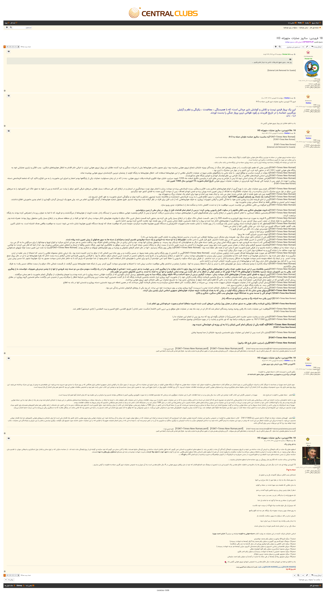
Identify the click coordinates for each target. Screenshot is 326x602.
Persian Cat (286, 54)
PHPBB (167, 590)
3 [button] (10, 47)
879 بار (307, 472)
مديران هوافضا (289, 42)
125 (315, 79)
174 (315, 466)
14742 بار (306, 111)
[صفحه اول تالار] (163, 12)
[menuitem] (308, 23)
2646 (314, 105)
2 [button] (12, 47)
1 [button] (15, 47)
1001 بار (307, 471)
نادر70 (288, 441)
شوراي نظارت (298, 42)
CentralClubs (160, 590)
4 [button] (7, 47)
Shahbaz (287, 98)
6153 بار (307, 86)
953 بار (307, 87)
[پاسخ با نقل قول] (8, 51)
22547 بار (307, 110)
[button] (18, 46)
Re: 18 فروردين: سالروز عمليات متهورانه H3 (276, 130)
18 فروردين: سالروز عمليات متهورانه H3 (300, 38)
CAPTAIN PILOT (308, 42)
